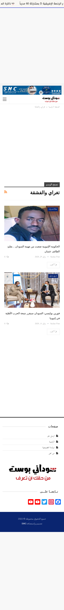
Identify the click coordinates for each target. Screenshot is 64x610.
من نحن (51, 453)
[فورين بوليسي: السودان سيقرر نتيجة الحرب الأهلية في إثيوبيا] (32, 290)
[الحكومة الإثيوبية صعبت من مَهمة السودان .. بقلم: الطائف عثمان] (32, 223)
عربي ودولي (53, 275)
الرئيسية (51, 442)
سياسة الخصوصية (48, 448)
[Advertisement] (32, 45)
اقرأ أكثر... (53, 265)
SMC (24, 523)
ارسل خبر (50, 436)
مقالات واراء (53, 209)
